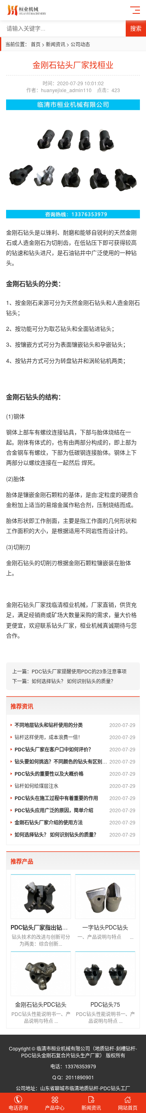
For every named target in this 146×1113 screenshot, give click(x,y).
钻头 (28, 232)
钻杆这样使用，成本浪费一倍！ (75, 736)
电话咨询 (18, 1107)
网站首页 (127, 1107)
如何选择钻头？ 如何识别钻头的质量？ (74, 680)
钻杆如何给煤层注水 (75, 785)
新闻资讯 (56, 44)
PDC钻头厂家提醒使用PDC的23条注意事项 (79, 671)
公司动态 (80, 44)
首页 (36, 44)
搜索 (136, 28)
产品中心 (54, 1107)
